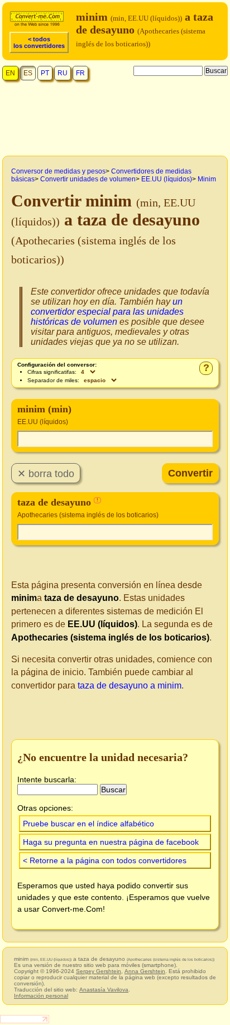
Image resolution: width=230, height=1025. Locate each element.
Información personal (41, 996)
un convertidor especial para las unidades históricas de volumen (107, 311)
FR (80, 73)
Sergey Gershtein (98, 971)
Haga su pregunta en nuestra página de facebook (111, 842)
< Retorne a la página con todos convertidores (104, 860)
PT (45, 73)
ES (27, 73)
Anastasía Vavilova (103, 989)
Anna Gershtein (144, 971)
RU (63, 73)
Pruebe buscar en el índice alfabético (88, 823)
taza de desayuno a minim (129, 685)
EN (10, 73)
